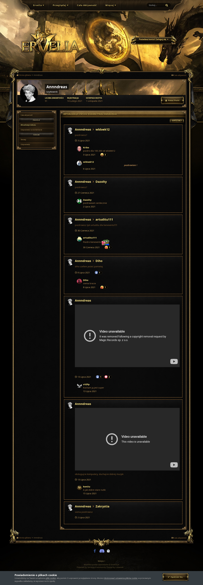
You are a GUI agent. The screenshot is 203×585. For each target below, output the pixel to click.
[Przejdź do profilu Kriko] (79, 148)
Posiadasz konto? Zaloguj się (153, 39)
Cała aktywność (27, 115)
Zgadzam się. (176, 577)
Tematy (23, 139)
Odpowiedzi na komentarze (31, 130)
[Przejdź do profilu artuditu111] (79, 238)
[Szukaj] (166, 5)
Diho (99, 261)
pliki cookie (51, 578)
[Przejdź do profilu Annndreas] (70, 130)
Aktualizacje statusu (28, 125)
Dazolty (101, 182)
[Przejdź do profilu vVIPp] (79, 385)
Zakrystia (102, 506)
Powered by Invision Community (91, 567)
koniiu (86, 486)
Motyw (101, 561)
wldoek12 (103, 129)
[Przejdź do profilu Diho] (79, 281)
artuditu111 (104, 219)
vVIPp (86, 384)
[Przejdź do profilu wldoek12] (79, 163)
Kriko (86, 147)
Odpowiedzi (25, 144)
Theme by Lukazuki (114, 567)
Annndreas (83, 129)
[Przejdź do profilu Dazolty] (79, 201)
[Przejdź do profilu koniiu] (79, 487)
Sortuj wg (176, 120)
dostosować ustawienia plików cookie (120, 578)
